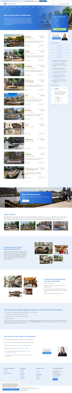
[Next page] (29, 182)
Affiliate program (7, 373)
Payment (38, 371)
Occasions (20, 6)
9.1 (66, 71)
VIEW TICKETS (25, 200)
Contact (53, 3)
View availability (59, 29)
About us (6, 370)
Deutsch (38, 379)
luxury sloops (48, 216)
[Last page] (32, 182)
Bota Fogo (57, 89)
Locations (33, 6)
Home (5, 9)
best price (58, 61)
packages (59, 81)
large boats (20, 20)
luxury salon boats (15, 21)
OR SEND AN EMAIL (56, 38)
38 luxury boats (20, 345)
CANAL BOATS (59, 45)
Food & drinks (27, 6)
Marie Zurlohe (26, 218)
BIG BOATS (60, 51)
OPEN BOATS (59, 48)
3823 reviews (58, 73)
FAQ (37, 370)
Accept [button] (11, 389)
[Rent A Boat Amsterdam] (10, 4)
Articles (42, 6)
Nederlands (38, 375)
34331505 (38, 388)
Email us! (55, 379)
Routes (38, 6)
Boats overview (13, 6)
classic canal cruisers (27, 20)
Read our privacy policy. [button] (12, 386)
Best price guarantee (24, 389)
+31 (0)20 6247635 (43, 1)
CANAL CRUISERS (59, 56)
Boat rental (6, 6)
